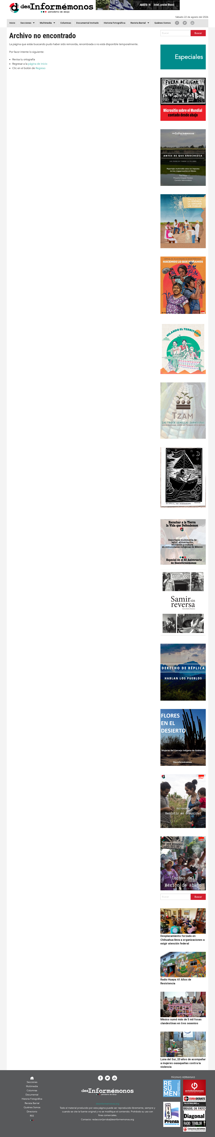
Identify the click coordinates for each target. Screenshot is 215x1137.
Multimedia (46, 22)
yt (192, 22)
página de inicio (37, 64)
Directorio (32, 1111)
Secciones (32, 1082)
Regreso (40, 68)
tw (184, 22)
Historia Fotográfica (114, 22)
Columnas (65, 22)
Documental (32, 1094)
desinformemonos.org (107, 1103)
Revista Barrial (138, 22)
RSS (32, 1115)
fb (177, 22)
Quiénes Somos (162, 22)
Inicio (12, 22)
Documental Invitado (87, 22)
